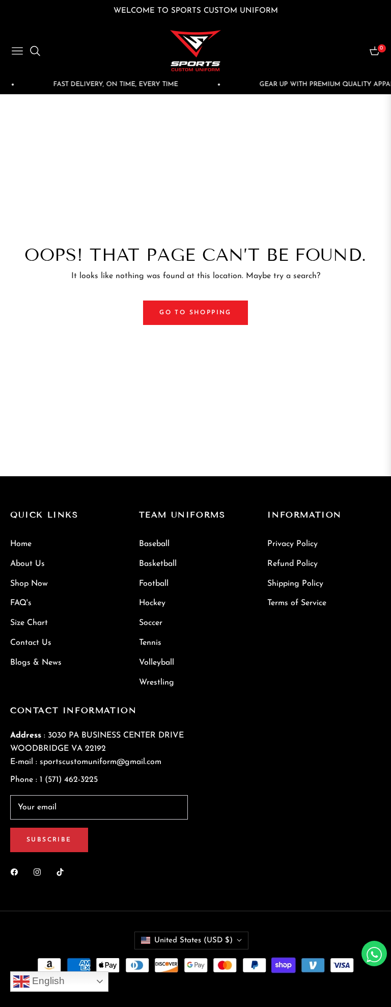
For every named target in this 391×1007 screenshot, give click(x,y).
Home (21, 544)
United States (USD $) (193, 940)
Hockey (152, 603)
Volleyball (156, 663)
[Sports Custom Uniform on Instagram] (39, 871)
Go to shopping (195, 313)
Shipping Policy (295, 584)
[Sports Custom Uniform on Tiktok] (62, 871)
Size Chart (29, 623)
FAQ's (21, 603)
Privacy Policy (292, 544)
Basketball (158, 564)
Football (154, 584)
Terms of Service (296, 603)
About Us (27, 564)
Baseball (154, 544)
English (47, 980)
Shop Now (29, 584)
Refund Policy (292, 564)
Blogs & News (36, 663)
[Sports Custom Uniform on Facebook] (16, 871)
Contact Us (30, 643)
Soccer (150, 623)
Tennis (150, 643)
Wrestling (156, 682)
